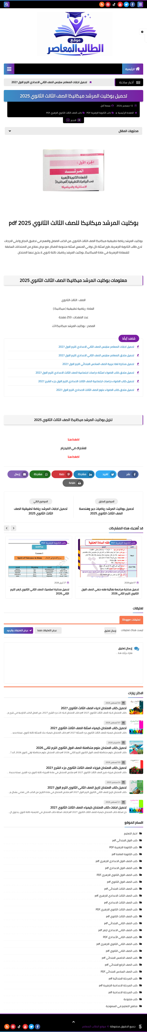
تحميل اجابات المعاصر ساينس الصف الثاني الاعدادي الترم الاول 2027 (65, 82)
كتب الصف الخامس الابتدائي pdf (119, 957)
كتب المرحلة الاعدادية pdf (123, 992)
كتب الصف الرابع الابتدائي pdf (121, 964)
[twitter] (126, 4)
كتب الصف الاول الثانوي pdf (122, 881)
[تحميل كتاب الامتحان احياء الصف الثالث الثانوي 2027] (136, 707)
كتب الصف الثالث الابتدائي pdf (120, 888)
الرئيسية (130, 69)
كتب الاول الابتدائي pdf (124, 840)
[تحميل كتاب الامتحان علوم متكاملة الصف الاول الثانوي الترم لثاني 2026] (136, 747)
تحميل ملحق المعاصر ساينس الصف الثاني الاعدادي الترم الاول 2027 (96, 355)
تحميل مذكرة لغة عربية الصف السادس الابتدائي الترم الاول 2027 (98, 363)
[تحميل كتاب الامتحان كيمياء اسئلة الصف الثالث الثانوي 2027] (136, 727)
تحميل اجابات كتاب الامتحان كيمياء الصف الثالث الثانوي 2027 (88, 807)
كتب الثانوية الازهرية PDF (99, 113)
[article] (41, 507)
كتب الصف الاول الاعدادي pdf (121, 867)
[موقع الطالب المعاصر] (73, 34)
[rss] (102, 4)
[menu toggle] (140, 4)
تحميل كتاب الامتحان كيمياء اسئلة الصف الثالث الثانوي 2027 (88, 728)
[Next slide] (7, 528)
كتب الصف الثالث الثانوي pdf (121, 916)
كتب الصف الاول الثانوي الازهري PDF (117, 874)
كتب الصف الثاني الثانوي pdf (121, 950)
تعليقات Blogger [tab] (131, 619)
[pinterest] (108, 4)
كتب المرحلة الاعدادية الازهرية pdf (118, 985)
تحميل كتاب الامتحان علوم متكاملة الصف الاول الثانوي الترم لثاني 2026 (81, 748)
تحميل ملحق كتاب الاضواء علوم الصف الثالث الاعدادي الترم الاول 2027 (95, 389)
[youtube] (120, 4)
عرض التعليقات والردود (17, 630)
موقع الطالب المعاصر (94, 1027)
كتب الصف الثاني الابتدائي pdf (120, 923)
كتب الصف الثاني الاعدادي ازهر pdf (117, 930)
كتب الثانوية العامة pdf (124, 854)
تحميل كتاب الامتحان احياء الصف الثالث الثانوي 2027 (94, 708)
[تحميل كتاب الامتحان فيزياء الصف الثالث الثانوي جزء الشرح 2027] (136, 767)
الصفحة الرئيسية (126, 113)
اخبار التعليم (130, 833)
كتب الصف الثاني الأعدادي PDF (120, 937)
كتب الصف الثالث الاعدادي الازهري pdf (116, 895)
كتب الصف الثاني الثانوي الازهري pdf (116, 943)
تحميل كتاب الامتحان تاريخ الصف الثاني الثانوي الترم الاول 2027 (87, 787)
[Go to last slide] (13, 528)
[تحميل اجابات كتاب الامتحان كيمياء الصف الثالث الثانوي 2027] (136, 807)
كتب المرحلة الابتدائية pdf (123, 978)
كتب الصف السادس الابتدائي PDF (119, 971)
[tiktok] (114, 4)
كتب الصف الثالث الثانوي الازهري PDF (64, 113)
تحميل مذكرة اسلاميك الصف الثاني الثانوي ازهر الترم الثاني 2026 (39, 591)
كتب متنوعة (130, 999)
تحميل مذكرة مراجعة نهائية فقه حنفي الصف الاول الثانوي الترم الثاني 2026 (110, 591)
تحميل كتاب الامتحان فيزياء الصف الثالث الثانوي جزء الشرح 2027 (86, 767)
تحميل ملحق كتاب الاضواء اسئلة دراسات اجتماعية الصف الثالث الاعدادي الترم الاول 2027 (85, 372)
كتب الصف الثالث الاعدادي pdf (120, 902)
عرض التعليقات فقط (47, 630)
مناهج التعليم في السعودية (121, 1006)
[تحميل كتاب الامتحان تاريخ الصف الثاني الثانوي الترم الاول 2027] (136, 787)
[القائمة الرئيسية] (9, 69)
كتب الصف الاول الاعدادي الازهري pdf (116, 861)
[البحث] (7, 4)
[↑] (73, 1022)
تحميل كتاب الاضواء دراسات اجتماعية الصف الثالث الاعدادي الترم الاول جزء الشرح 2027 (86, 381)
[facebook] (132, 4)
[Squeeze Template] (140, 1027)
